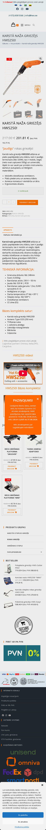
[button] (42, 785)
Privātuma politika (22, 827)
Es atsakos (23, 821)
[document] (23, 415)
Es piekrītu (23, 815)
